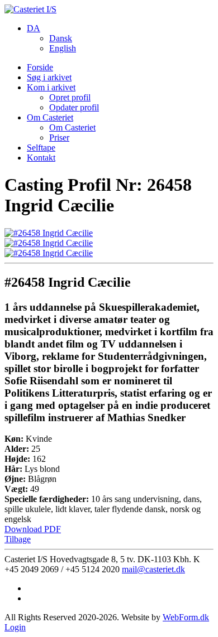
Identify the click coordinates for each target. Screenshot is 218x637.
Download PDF (32, 529)
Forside (40, 67)
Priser (59, 137)
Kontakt (41, 157)
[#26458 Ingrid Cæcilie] (48, 233)
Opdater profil (74, 107)
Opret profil (70, 97)
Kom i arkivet (51, 87)
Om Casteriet (50, 117)
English (62, 48)
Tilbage (17, 539)
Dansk (60, 38)
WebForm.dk (186, 617)
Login (15, 627)
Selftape (41, 147)
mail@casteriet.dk (153, 569)
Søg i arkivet (49, 77)
